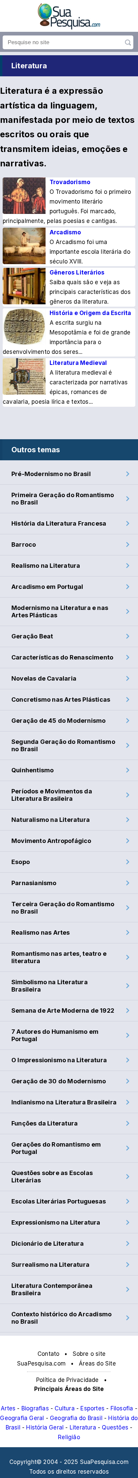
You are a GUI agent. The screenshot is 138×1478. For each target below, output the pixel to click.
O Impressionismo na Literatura (59, 1060)
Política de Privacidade (67, 1380)
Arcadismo (65, 232)
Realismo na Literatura (45, 565)
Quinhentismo (32, 770)
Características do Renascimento (62, 657)
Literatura (83, 1427)
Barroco (23, 544)
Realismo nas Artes (40, 932)
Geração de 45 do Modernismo (58, 720)
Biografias (35, 1408)
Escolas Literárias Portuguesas (58, 1201)
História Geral (45, 1427)
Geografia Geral (22, 1418)
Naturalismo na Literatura (50, 819)
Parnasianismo (34, 882)
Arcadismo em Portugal (47, 586)
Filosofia (122, 1408)
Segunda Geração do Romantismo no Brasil (63, 745)
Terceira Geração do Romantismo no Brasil (62, 908)
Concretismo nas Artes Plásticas (60, 699)
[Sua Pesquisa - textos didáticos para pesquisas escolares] (69, 27)
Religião (69, 1437)
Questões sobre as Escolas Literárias (52, 1176)
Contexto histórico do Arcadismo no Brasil (61, 1318)
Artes (8, 1408)
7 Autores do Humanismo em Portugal (54, 1035)
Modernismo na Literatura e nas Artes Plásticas (59, 611)
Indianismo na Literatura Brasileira (64, 1102)
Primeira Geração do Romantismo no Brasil (62, 498)
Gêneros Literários (77, 272)
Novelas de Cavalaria (43, 678)
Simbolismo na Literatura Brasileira (49, 986)
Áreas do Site (97, 1363)
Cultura (64, 1408)
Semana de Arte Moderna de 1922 (62, 1010)
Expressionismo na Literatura (55, 1222)
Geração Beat (32, 636)
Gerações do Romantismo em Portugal (56, 1148)
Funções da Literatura (44, 1123)
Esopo (20, 861)
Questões (115, 1427)
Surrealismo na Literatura (50, 1264)
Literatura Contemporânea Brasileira (51, 1289)
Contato (48, 1353)
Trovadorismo (70, 182)
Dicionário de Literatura (47, 1243)
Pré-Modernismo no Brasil (51, 473)
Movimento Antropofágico (51, 840)
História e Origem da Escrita (90, 313)
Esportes (92, 1408)
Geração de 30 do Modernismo (58, 1081)
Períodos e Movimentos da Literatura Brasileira (51, 795)
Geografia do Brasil (76, 1418)
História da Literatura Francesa (58, 523)
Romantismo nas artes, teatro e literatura (59, 957)
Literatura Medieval (78, 363)
